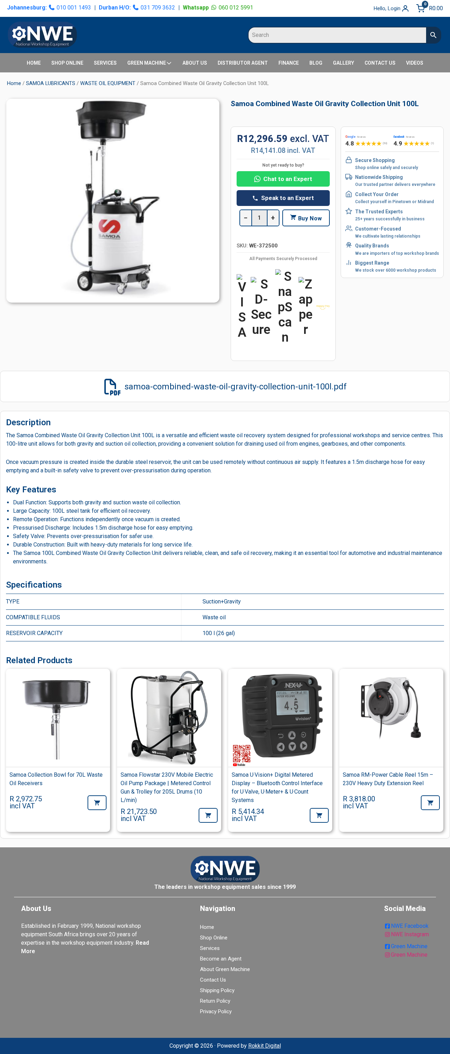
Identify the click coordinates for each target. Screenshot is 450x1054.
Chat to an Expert (287, 178)
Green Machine (409, 946)
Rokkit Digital (264, 1045)
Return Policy (215, 1001)
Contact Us (213, 980)
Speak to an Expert (287, 197)
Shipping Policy (217, 990)
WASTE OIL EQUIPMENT (107, 83)
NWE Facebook (410, 926)
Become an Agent (221, 959)
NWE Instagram (410, 934)
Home (14, 83)
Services (210, 948)
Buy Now (309, 218)
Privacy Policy (216, 1011)
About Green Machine (225, 969)
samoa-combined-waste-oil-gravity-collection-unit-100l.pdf (235, 387)
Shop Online (213, 938)
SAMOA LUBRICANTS (50, 83)
